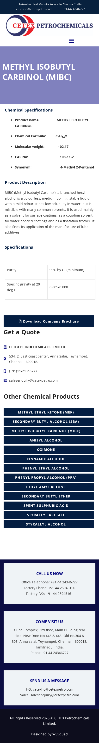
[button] (71, 40)
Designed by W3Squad (49, 734)
